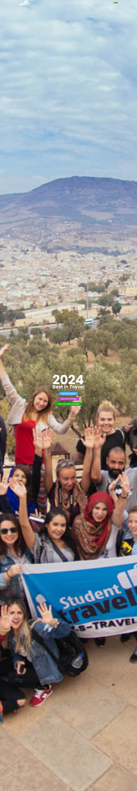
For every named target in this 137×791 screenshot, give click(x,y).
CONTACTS (106, 3)
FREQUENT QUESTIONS (95, 3)
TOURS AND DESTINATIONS (80, 3)
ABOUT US (59, 3)
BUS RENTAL (68, 3)
